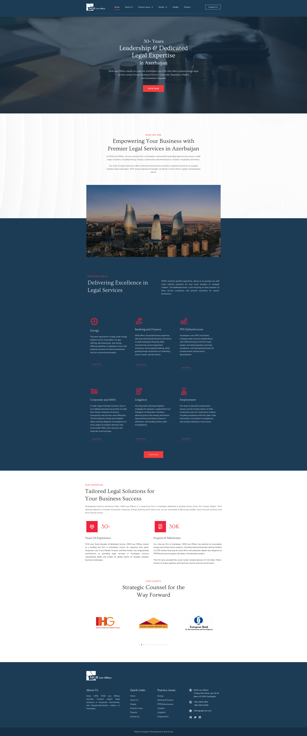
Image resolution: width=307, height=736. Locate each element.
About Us (129, 7)
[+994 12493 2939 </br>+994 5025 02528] (190, 702)
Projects (187, 7)
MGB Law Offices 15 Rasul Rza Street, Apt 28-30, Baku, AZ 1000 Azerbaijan (206, 693)
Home (117, 7)
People (161, 7)
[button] (87, 623)
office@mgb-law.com (202, 711)
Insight (176, 7)
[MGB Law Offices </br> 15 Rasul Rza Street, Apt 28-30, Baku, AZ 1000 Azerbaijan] (190, 690)
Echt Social (168, 732)
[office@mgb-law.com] (190, 710)
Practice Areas (144, 7)
